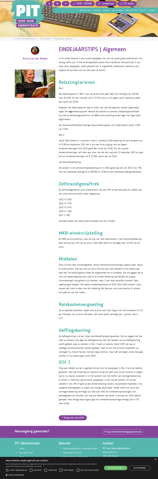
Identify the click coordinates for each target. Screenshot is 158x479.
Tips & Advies (117, 10)
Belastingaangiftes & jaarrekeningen (80, 448)
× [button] (155, 459)
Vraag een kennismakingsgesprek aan (122, 432)
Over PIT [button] (143, 10)
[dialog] (79, 468)
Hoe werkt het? (131, 10)
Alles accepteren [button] (115, 468)
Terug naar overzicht (73, 418)
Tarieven (106, 10)
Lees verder (38, 466)
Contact (152, 10)
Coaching (96, 10)
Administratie (85, 10)
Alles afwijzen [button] (140, 468)
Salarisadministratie (72, 453)
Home (22, 448)
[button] (53, 475)
